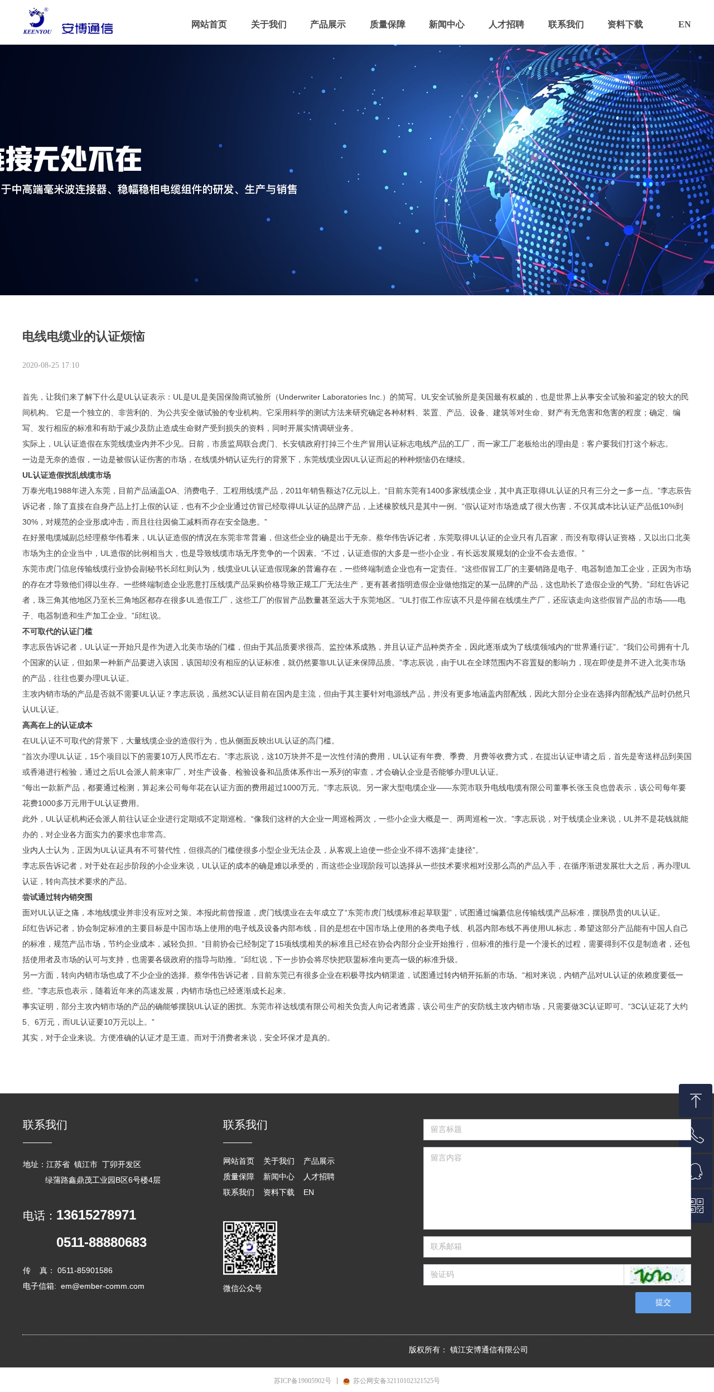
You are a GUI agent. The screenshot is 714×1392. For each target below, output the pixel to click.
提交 (663, 1302)
